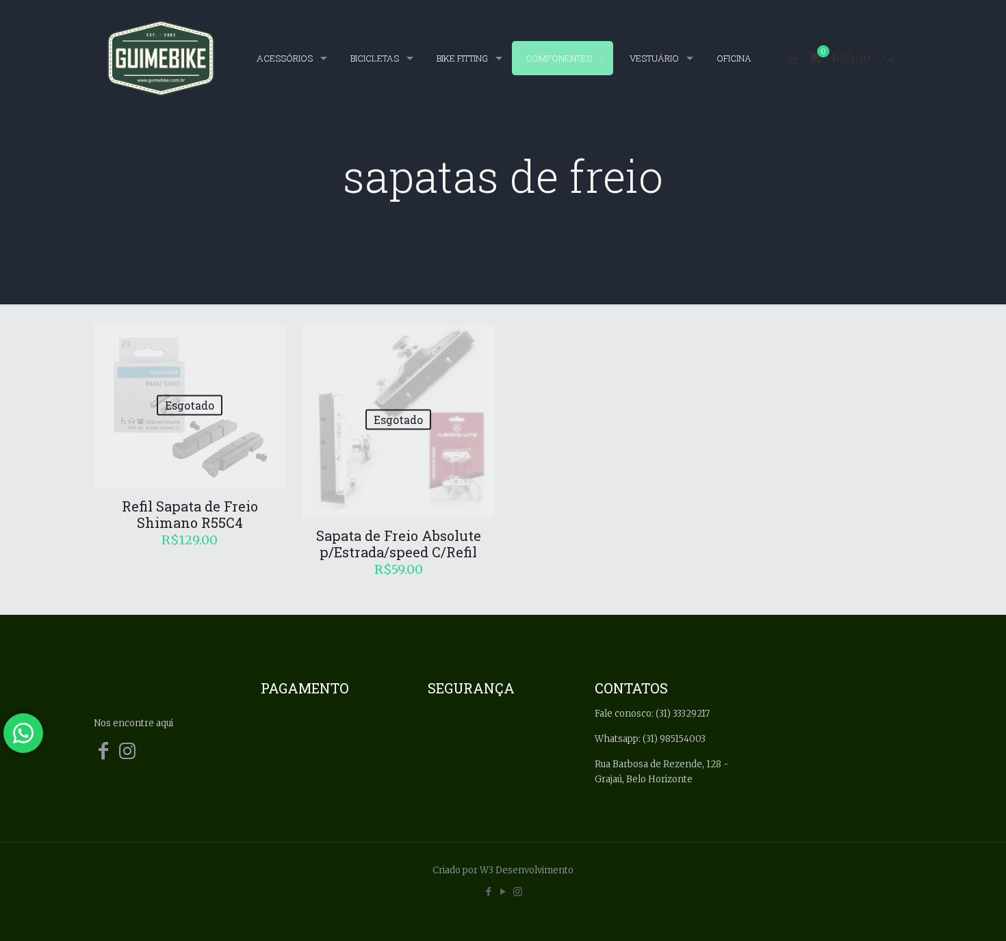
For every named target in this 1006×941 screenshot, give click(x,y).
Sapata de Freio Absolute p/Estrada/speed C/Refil (398, 544)
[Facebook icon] (489, 891)
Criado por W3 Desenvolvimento (503, 870)
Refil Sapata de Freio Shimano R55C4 (190, 514)
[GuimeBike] (160, 58)
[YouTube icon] (503, 891)
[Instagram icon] (518, 891)
